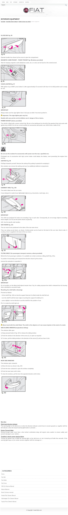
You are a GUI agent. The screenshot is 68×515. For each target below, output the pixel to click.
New (7, 2)
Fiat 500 (3, 477)
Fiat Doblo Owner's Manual (12, 21)
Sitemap (15, 2)
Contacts (21, 2)
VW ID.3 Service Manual (7, 486)
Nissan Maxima (5, 489)
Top (11, 2)
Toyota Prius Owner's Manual (8, 501)
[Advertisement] (34, 28)
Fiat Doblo (3, 21)
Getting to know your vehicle (24, 21)
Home (3, 2)
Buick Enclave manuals (7, 492)
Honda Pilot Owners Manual (8, 495)
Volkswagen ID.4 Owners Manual (9, 498)
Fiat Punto (4, 483)
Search (27, 2)
